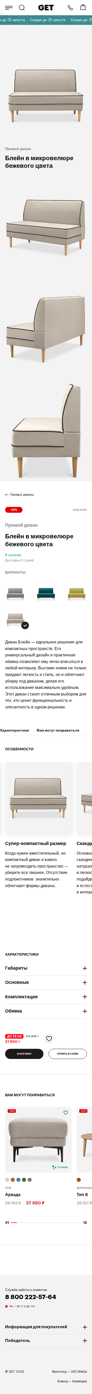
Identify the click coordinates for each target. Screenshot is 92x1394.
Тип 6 (82, 1195)
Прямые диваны (22, 494)
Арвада (12, 1195)
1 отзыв (62, 1167)
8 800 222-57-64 (70, 8)
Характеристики (14, 730)
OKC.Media (79, 1371)
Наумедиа (79, 1381)
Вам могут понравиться (58, 730)
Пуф (8, 1188)
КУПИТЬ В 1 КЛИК (67, 1054)
